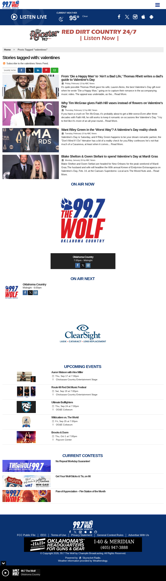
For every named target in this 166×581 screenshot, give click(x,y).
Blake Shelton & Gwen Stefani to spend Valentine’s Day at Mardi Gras (109, 156)
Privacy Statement (81, 535)
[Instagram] (88, 265)
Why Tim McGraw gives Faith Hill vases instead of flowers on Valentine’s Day (112, 104)
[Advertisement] (83, 35)
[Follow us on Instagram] (80, 532)
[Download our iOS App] (143, 17)
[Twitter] (82, 265)
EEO (43, 535)
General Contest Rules (110, 535)
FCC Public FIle (26, 535)
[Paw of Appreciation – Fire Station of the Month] (26, 496)
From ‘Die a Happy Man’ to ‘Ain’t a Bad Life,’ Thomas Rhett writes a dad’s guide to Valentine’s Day (112, 77)
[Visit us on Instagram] (135, 17)
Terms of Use (58, 535)
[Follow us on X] (75, 532)
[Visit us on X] (127, 17)
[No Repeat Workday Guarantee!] (26, 466)
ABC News (90, 83)
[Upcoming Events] (26, 377)
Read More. (120, 94)
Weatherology (100, 560)
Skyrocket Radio (91, 557)
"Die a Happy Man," (87, 90)
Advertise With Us (138, 535)
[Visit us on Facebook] (119, 17)
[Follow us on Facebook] (70, 532)
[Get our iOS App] (85, 532)
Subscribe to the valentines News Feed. (27, 63)
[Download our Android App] (151, 17)
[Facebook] (77, 265)
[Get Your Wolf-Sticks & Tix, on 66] (26, 481)
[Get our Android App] (90, 532)
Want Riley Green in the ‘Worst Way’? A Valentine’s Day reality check (109, 129)
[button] (157, 4)
